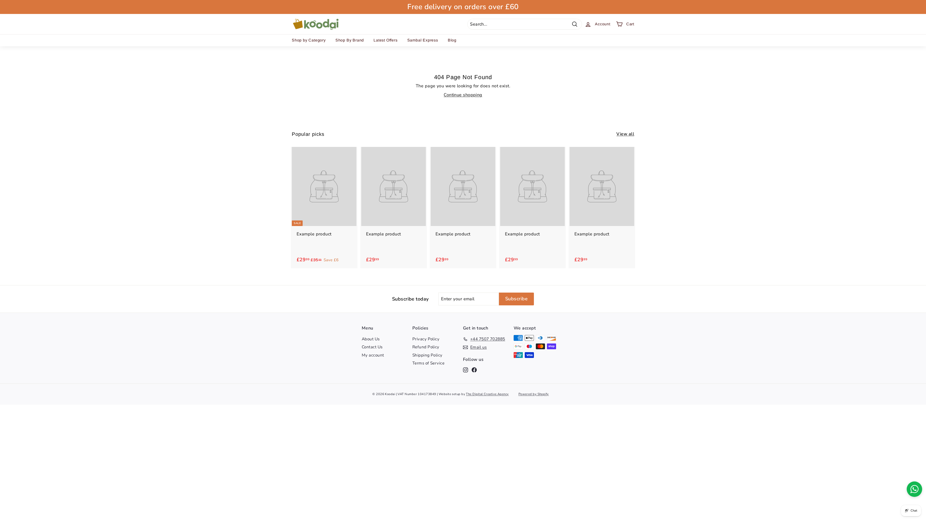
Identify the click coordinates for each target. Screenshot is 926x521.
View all (625, 134)
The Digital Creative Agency (487, 394)
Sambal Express (422, 40)
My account (373, 355)
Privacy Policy (425, 339)
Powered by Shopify (533, 394)
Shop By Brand (349, 40)
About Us (371, 339)
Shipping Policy (427, 355)
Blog (452, 40)
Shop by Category (309, 40)
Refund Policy (425, 347)
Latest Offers (385, 40)
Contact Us (372, 347)
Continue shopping (463, 95)
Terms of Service (428, 363)
